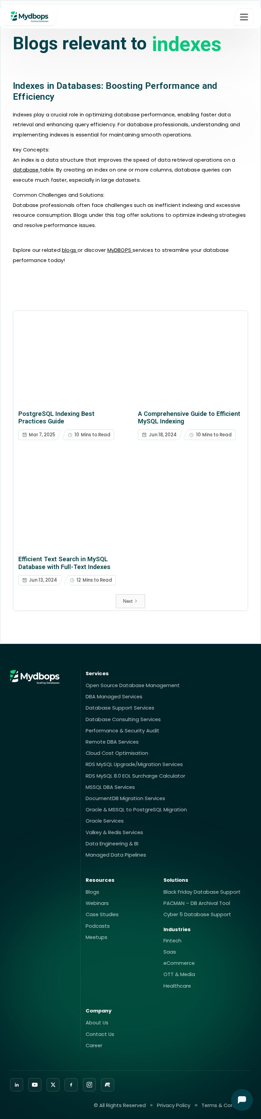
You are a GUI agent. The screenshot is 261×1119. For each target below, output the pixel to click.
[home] (31, 17)
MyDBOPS (120, 250)
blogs (69, 250)
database (26, 169)
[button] (243, 17)
